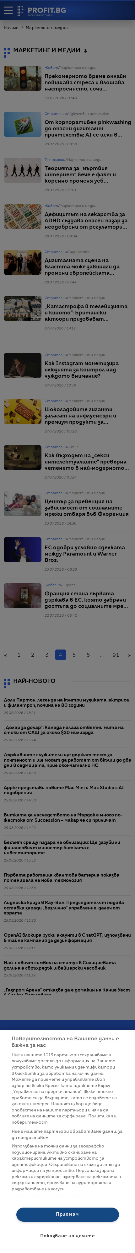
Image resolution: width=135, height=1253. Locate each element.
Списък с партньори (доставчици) (50, 1196)
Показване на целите (67, 1236)
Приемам (67, 1214)
